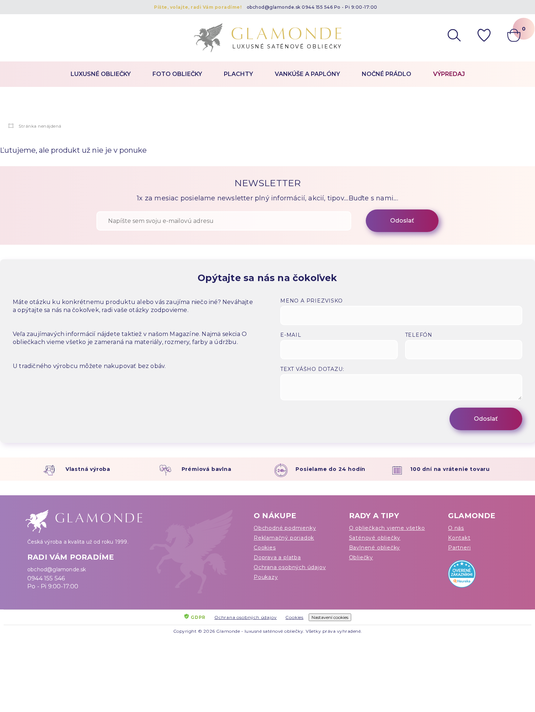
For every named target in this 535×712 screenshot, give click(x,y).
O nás (456, 528)
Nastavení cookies (330, 617)
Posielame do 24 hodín (330, 469)
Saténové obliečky (375, 538)
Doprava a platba (277, 557)
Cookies (265, 547)
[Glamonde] (11, 126)
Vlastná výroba (88, 469)
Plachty (238, 74)
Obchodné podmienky (285, 528)
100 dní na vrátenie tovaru (450, 469)
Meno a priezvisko (311, 300)
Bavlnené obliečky (374, 547)
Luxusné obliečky (101, 74)
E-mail (290, 334)
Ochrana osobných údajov (290, 567)
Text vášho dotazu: (312, 369)
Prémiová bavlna (206, 469)
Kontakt (459, 538)
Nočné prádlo (386, 74)
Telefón (419, 334)
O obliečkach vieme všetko (387, 528)
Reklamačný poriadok (284, 538)
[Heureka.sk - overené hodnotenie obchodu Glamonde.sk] (478, 575)
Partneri (459, 547)
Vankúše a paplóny (307, 74)
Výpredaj (449, 74)
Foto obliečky (177, 74)
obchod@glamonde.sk (274, 7)
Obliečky (361, 557)
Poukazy (266, 577)
